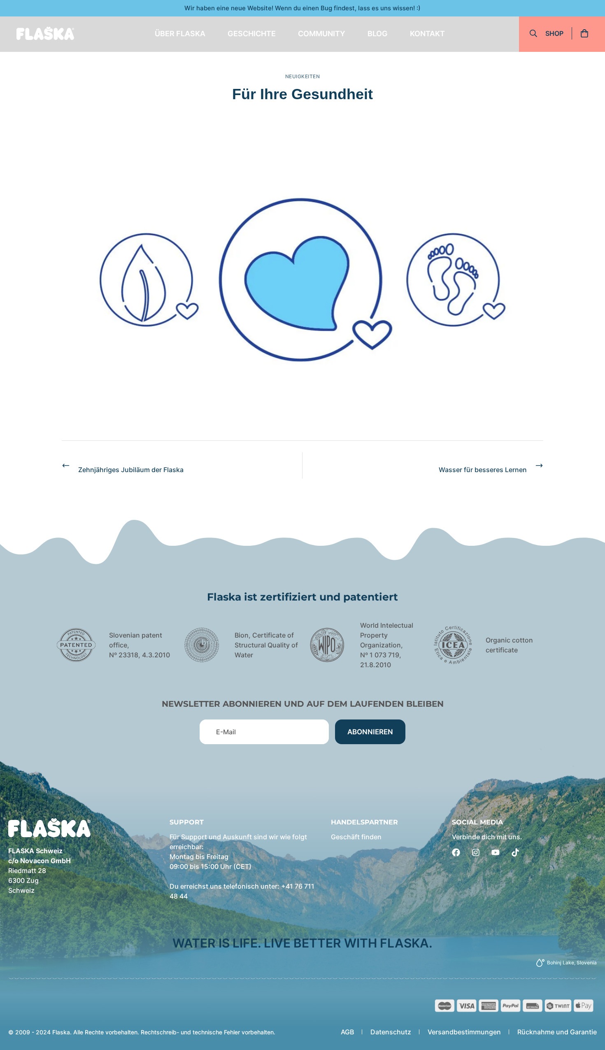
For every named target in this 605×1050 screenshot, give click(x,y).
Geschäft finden (356, 837)
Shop (554, 33)
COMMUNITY (321, 33)
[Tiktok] (515, 852)
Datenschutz (390, 1032)
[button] (587, 33)
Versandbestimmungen (464, 1032)
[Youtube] (495, 852)
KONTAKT (427, 33)
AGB (347, 1032)
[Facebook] (456, 852)
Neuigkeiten (302, 76)
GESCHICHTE (252, 33)
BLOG (378, 33)
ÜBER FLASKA (180, 33)
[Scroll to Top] (588, 1005)
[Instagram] (476, 852)
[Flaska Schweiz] (45, 33)
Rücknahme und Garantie (557, 1032)
